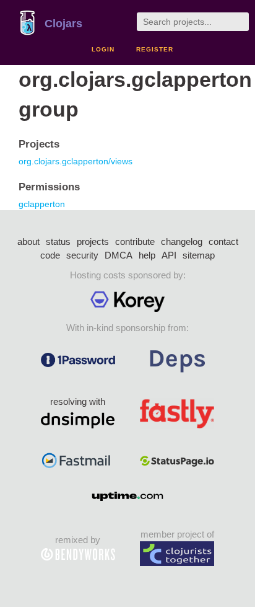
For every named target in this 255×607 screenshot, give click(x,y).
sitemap (199, 255)
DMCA (118, 255)
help (147, 255)
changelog (181, 241)
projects (93, 241)
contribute (135, 241)
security (82, 255)
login (103, 49)
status (58, 241)
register (154, 49)
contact (223, 241)
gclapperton (42, 204)
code (50, 255)
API (169, 255)
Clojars (63, 23)
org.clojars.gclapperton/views (75, 161)
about (28, 241)
